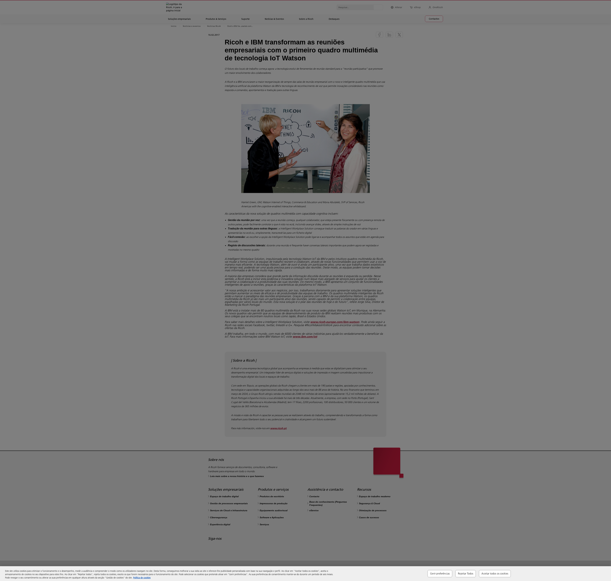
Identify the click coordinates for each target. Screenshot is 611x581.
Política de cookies (142, 577)
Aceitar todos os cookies (494, 573)
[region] (305, 573)
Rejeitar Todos (465, 573)
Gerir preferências (440, 573)
